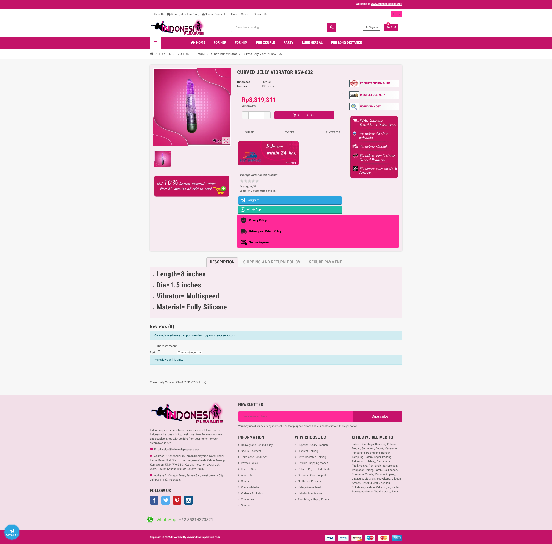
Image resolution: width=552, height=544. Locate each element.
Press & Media (250, 487)
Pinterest (332, 132)
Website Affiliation (252, 493)
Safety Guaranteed (309, 487)
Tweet (289, 132)
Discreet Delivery (308, 451)
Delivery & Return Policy (185, 14)
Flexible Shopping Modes (313, 463)
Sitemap (246, 505)
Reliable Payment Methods (314, 469)
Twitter (165, 500)
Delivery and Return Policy (257, 445)
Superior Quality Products (313, 445)
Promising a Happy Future (313, 499)
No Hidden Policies (309, 481)
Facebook (154, 500)
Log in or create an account (220, 335)
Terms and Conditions (254, 457)
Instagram (188, 500)
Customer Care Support (312, 475)
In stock (242, 86)
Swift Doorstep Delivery (312, 457)
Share (249, 132)
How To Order (239, 14)
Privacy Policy (249, 463)
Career (245, 481)
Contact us (247, 499)
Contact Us (260, 14)
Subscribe (379, 416)
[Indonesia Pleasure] (177, 27)
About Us (158, 14)
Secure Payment (215, 14)
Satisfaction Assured (310, 493)
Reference (243, 81)
